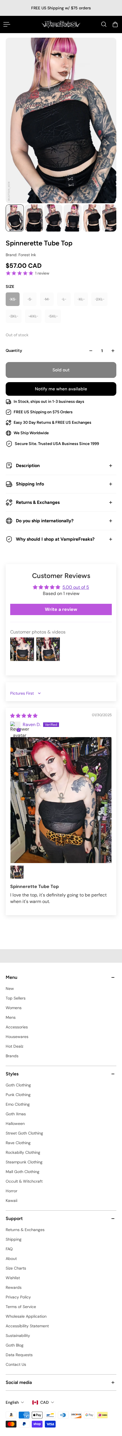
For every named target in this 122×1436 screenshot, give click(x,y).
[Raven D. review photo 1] (61, 800)
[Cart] (115, 24)
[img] (23, 716)
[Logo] (61, 24)
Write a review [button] (61, 609)
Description (28, 465)
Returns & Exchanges (38, 502)
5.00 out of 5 (75, 587)
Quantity (14, 350)
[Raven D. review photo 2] (17, 872)
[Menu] (6, 24)
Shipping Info (30, 484)
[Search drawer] (104, 24)
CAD (44, 1402)
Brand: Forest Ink (21, 254)
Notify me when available (61, 389)
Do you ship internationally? (44, 520)
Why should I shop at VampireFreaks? (55, 539)
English (12, 1402)
